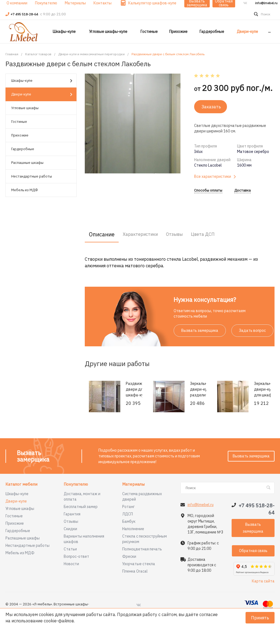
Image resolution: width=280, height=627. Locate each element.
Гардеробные (22, 149)
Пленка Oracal (135, 571)
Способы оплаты (208, 190)
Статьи (70, 549)
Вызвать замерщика (199, 330)
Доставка (242, 190)
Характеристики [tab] (140, 234)
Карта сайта (263, 581)
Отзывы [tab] (174, 234)
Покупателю (76, 484)
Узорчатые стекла (138, 563)
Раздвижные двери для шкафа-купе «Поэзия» (137, 392)
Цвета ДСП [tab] (203, 234)
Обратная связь (253, 550)
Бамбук (128, 521)
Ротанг (128, 506)
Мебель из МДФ (24, 190)
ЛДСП (127, 514)
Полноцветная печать (142, 549)
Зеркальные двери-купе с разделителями (204, 389)
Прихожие (19, 135)
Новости (71, 563)
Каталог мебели (21, 484)
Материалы (133, 484)
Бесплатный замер (81, 506)
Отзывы (71, 521)
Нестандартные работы (31, 176)
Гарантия (72, 514)
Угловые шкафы (25, 108)
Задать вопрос (252, 330)
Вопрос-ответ (76, 556)
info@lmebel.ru (266, 3)
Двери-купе (21, 94)
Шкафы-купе (22, 80)
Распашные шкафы (27, 162)
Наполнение (133, 528)
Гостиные (19, 121)
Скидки (70, 528)
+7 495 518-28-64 (25, 14)
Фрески (129, 556)
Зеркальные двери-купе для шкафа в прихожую (265, 392)
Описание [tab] (102, 234)
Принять (260, 617)
